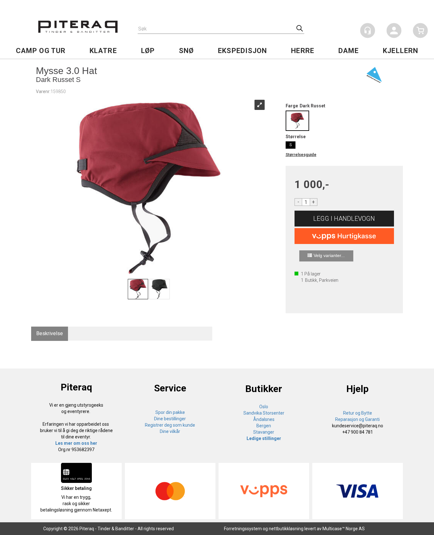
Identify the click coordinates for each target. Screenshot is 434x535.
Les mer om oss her (76, 443)
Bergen (263, 425)
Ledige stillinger (264, 438)
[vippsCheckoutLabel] (344, 236)
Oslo (263, 406)
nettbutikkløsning (286, 528)
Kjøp (344, 219)
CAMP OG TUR (40, 51)
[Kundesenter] (367, 30)
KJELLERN (400, 51)
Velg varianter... (329, 255)
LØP (148, 51)
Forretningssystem (243, 528)
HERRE (302, 51)
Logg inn (394, 32)
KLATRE (103, 51)
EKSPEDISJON (242, 51)
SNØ (186, 51)
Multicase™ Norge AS (343, 528)
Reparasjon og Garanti (357, 419)
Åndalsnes (264, 419)
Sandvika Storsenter (263, 413)
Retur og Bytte (357, 413)
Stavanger (263, 432)
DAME (348, 51)
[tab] (49, 334)
